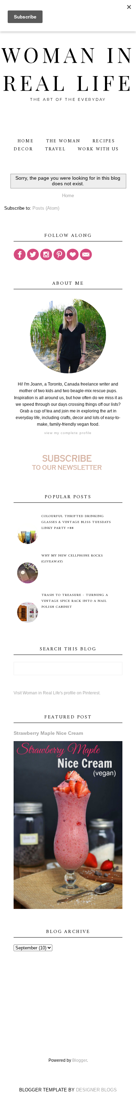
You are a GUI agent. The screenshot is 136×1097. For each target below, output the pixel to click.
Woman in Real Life (68, 68)
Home (25, 141)
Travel (55, 149)
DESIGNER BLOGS (96, 1089)
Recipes (103, 141)
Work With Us (98, 149)
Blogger (79, 1060)
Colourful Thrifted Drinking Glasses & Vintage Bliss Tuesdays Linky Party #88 (76, 522)
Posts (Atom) (45, 208)
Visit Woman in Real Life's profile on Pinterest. (57, 693)
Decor (23, 149)
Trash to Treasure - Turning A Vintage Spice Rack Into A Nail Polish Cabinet (74, 601)
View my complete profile (68, 433)
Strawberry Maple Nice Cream (48, 733)
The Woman (63, 141)
